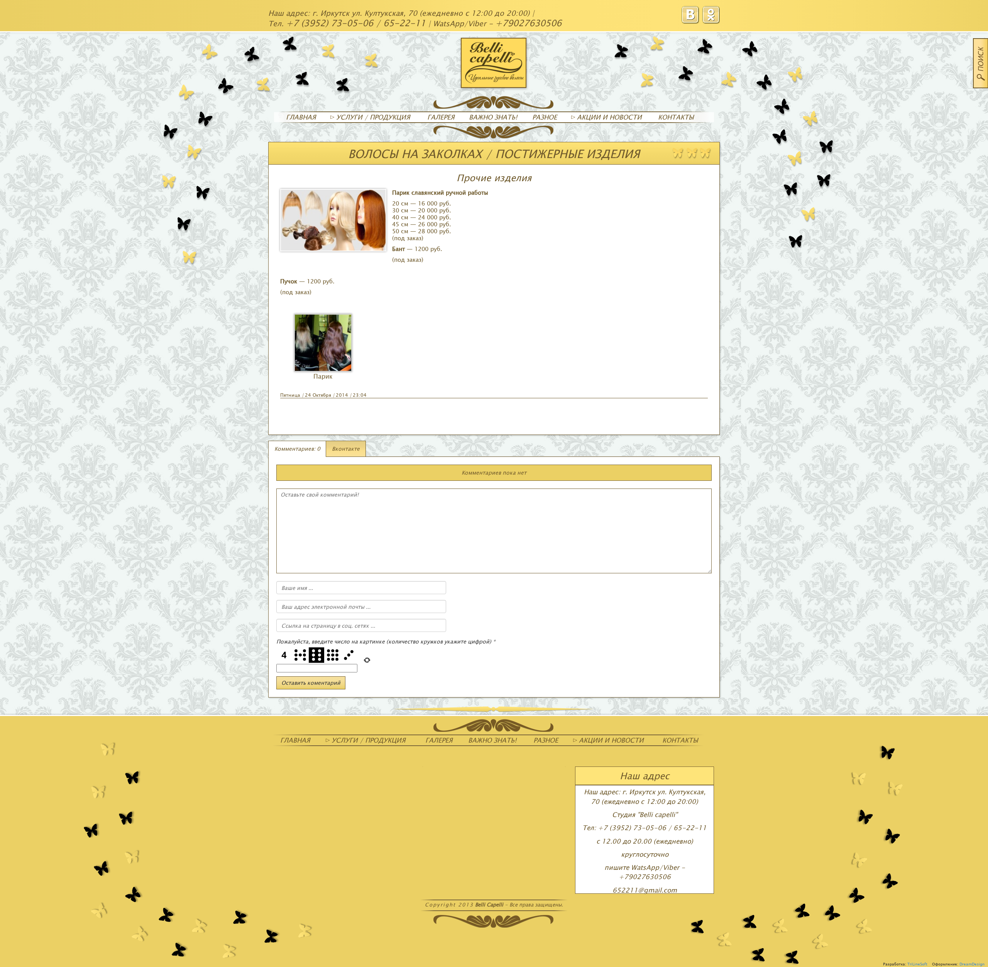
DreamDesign (972, 964)
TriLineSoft (917, 964)
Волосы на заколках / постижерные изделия (494, 153)
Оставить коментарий (310, 682)
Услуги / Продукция (372, 117)
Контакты (676, 117)
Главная (301, 117)
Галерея (441, 117)
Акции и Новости (608, 117)
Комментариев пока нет (494, 472)
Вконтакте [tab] (346, 448)
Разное (544, 117)
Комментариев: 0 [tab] (297, 448)
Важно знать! (493, 117)
